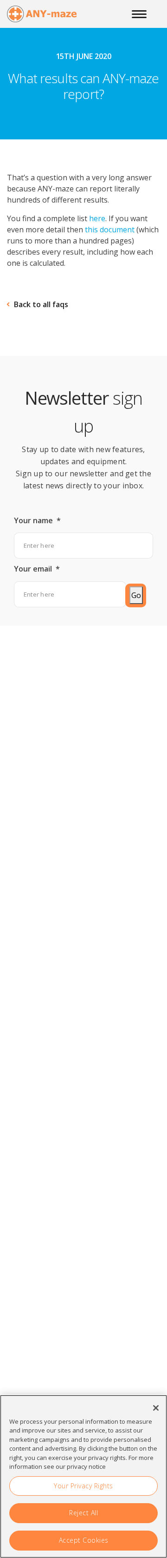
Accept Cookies (84, 1540)
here (97, 218)
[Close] (156, 1408)
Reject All (83, 1512)
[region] (83, 1476)
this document (110, 229)
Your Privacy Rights (83, 1485)
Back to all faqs (41, 304)
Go (136, 595)
